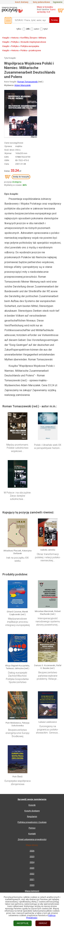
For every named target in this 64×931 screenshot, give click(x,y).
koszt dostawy (21, 2)
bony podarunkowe (41, 2)
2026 (32, 851)
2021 (32, 879)
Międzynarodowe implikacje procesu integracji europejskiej (17, 622)
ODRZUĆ (43, 923)
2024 (32, 862)
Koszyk (32, 805)
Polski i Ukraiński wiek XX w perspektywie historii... (47, 446)
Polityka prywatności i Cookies (32, 822)
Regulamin (32, 816)
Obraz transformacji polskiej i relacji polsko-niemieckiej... (47, 557)
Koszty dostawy (32, 811)
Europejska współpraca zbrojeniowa (18, 782)
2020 (32, 885)
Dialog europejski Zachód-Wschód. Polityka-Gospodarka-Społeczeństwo (17, 677)
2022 (32, 873)
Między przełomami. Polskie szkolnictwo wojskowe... (17, 448)
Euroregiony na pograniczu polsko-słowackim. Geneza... (48, 729)
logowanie (57, 2)
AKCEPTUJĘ (22, 923)
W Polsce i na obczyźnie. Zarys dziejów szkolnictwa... (17, 495)
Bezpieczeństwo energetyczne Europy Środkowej (17, 733)
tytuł (45, 29)
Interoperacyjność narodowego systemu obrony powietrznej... (48, 621)
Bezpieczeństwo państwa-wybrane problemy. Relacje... (48, 675)
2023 (32, 868)
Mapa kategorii (32, 891)
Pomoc (32, 828)
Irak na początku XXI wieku (17, 559)
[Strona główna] (12, 14)
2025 (32, 856)
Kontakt (32, 833)
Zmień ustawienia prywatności (32, 839)
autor (36, 29)
